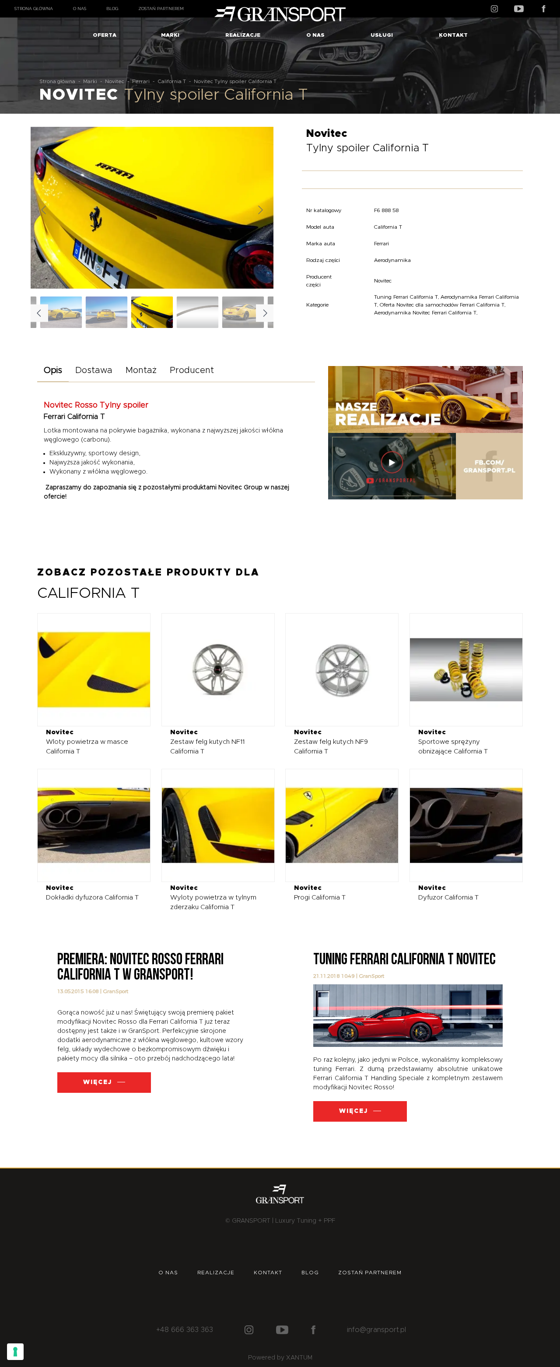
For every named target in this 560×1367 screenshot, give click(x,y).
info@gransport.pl (376, 1329)
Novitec (114, 81)
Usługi (382, 35)
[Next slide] (260, 210)
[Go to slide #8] (107, 312)
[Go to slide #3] (243, 312)
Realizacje (242, 35)
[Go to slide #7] (61, 312)
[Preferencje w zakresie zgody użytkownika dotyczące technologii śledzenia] (15, 1351)
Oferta (104, 35)
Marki (170, 35)
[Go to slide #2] (198, 312)
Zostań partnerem (161, 8)
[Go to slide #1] (152, 312)
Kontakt (453, 35)
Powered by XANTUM (280, 1358)
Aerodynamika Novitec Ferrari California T (425, 312)
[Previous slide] (44, 210)
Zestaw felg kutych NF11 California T (207, 742)
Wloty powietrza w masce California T (87, 742)
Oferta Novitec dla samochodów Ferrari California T (442, 304)
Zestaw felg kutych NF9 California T (331, 742)
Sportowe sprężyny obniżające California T (453, 742)
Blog (112, 8)
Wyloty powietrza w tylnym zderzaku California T (213, 897)
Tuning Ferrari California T (406, 296)
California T (172, 81)
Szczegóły (87, 669)
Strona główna (33, 8)
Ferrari (141, 81)
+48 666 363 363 (184, 1329)
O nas (79, 8)
